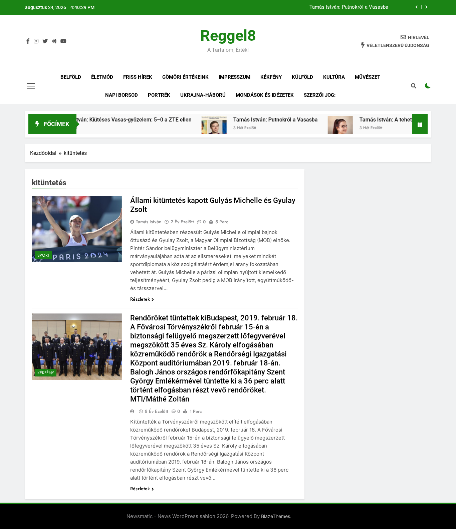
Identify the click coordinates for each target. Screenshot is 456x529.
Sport (43, 255)
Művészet (367, 77)
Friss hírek (137, 77)
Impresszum (234, 77)
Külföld (302, 77)
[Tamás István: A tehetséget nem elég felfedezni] (326, 128)
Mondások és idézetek (265, 95)
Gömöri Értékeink (185, 77)
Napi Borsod (121, 95)
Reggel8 (228, 35)
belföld (70, 77)
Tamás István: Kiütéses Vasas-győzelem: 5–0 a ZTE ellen (109, 119)
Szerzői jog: (319, 95)
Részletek (140, 299)
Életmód (102, 77)
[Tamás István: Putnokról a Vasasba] (200, 128)
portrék (159, 95)
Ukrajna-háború (203, 95)
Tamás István (149, 221)
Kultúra (334, 77)
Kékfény (271, 77)
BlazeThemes (275, 516)
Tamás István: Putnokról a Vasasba (348, 7)
